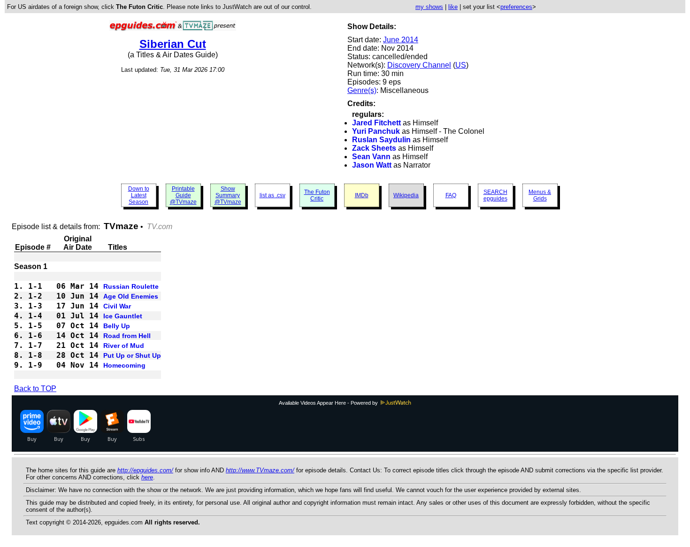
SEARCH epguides (495, 195)
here (147, 477)
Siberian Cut (172, 44)
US (460, 65)
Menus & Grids (540, 195)
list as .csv (272, 195)
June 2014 (400, 40)
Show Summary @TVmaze (228, 195)
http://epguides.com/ (145, 470)
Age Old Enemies (130, 296)
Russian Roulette (131, 286)
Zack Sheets (374, 148)
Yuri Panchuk (376, 131)
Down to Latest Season (138, 195)
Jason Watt (371, 165)
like (453, 6)
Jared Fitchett (376, 123)
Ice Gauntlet (122, 316)
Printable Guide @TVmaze (183, 195)
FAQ (450, 195)
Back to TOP (35, 389)
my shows (429, 6)
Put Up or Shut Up (132, 355)
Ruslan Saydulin (381, 140)
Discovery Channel (419, 65)
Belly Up (116, 326)
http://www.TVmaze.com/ (260, 470)
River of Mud (123, 345)
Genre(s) (361, 90)
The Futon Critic (317, 195)
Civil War (117, 306)
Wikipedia (406, 195)
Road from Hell (127, 335)
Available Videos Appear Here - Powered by (329, 403)
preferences (516, 6)
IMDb (361, 195)
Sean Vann (371, 157)
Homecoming (124, 365)
